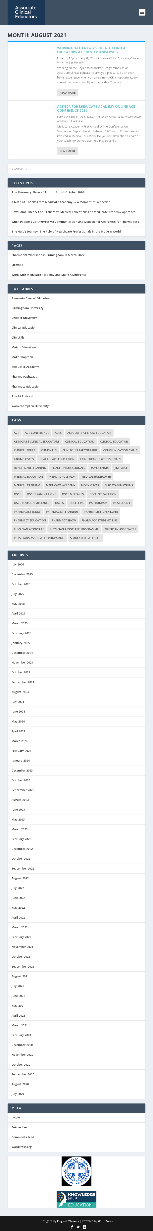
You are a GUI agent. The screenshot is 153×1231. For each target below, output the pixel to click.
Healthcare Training (30, 468)
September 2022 (23, 868)
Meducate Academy (25, 367)
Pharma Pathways (24, 376)
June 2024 (18, 711)
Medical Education (28, 476)
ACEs (58, 433)
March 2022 (19, 927)
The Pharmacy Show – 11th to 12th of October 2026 (48, 192)
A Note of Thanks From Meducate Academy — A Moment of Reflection (61, 202)
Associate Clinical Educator (89, 433)
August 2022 (20, 878)
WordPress (105, 1221)
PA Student (121, 503)
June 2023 (18, 809)
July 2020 (18, 1094)
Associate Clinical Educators (113, 58)
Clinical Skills (24, 450)
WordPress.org (22, 1147)
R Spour (73, 58)
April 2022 (18, 917)
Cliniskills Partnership (79, 450)
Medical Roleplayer (96, 476)
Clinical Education (24, 327)
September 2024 (23, 682)
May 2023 (18, 819)
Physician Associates (120, 529)
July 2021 (18, 986)
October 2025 (21, 584)
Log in (16, 1117)
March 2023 (19, 829)
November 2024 (22, 662)
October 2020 (21, 1064)
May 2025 (18, 604)
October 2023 (21, 780)
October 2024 (21, 672)
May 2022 (18, 907)
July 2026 (18, 564)
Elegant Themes (68, 1221)
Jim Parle (121, 468)
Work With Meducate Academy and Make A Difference (49, 275)
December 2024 (22, 653)
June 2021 (18, 996)
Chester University (24, 318)
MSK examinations (119, 485)
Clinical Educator (114, 441)
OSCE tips (76, 503)
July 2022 (18, 888)
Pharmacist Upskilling (101, 511)
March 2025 (19, 623)
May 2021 (18, 1005)
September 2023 (23, 790)
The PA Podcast (22, 396)
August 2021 (20, 976)
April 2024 (18, 731)
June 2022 (18, 898)
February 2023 (21, 839)
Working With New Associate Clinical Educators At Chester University (92, 50)
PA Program (98, 503)
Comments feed (23, 1137)
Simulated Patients (85, 538)
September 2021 (23, 966)
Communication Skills (120, 450)
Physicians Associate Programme (39, 538)
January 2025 (21, 643)
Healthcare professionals (100, 459)
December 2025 (22, 574)
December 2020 (22, 1045)
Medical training (27, 485)
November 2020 (22, 1054)
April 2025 (18, 613)
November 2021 (22, 947)
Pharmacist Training (62, 511)
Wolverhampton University (30, 406)
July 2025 (18, 594)
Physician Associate (29, 529)
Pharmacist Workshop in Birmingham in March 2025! (48, 255)
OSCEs (59, 503)
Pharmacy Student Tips (100, 520)
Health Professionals (68, 468)
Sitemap (17, 265)
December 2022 (22, 849)
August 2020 (20, 1084)
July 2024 (18, 702)
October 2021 (21, 956)
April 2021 (18, 1015)
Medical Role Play (62, 476)
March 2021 (19, 1025)
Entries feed (20, 1127)
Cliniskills (18, 337)
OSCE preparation (103, 494)
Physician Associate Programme (74, 529)
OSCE (17, 494)
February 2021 (21, 1035)
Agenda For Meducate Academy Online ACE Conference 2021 (96, 108)
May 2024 (18, 721)
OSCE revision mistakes (31, 503)
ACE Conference (37, 433)
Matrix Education (24, 347)
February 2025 (21, 633)
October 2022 (21, 858)
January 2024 (21, 760)
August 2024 (20, 692)
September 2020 (23, 1074)
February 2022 (21, 937)
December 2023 (22, 770)
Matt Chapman (22, 357)
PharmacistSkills (27, 511)
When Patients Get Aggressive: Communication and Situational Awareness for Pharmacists (75, 222)
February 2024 (21, 751)
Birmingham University (28, 308)
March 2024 (19, 741)
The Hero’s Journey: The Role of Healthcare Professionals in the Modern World (66, 231)
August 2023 (20, 800)
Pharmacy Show (64, 520)
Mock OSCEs (90, 485)
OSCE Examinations (41, 494)
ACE (16, 433)
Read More (68, 92)
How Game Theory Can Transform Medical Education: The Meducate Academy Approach (73, 212)
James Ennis (100, 468)
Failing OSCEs (24, 459)
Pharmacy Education (26, 386)
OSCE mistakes (73, 494)
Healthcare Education (57, 459)
